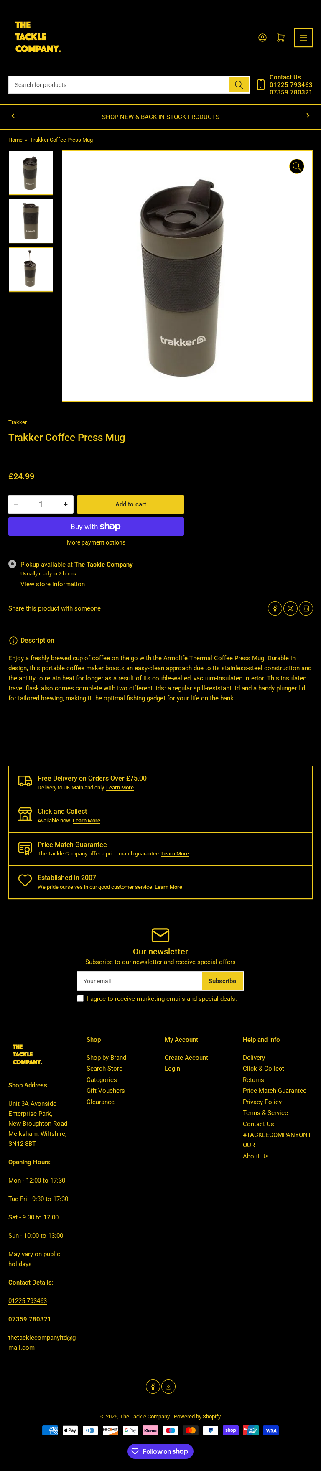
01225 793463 (27, 1301)
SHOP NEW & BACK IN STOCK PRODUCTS (160, 117)
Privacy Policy (262, 1102)
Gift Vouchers (106, 1090)
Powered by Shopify (197, 1416)
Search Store (104, 1068)
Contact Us (258, 1124)
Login (172, 1068)
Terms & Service (265, 1113)
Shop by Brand (106, 1057)
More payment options (96, 542)
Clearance (101, 1102)
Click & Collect (263, 1068)
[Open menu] (303, 37)
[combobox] (129, 85)
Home (15, 140)
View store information (52, 584)
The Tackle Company (145, 1416)
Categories (102, 1080)
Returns (253, 1080)
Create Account (186, 1057)
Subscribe (222, 981)
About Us (256, 1156)
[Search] (239, 85)
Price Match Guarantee (274, 1090)
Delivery (254, 1057)
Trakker (17, 422)
